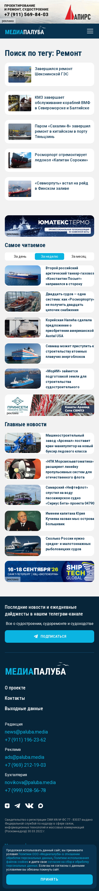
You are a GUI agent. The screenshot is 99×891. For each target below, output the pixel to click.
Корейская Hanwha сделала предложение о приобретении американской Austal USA (70, 328)
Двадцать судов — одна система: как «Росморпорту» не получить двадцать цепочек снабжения (70, 302)
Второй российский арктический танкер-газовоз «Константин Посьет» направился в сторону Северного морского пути (70, 276)
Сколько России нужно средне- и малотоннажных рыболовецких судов (68, 544)
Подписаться (53, 636)
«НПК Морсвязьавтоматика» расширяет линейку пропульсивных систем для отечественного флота (70, 469)
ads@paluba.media (24, 757)
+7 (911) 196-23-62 (25, 740)
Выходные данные (24, 708)
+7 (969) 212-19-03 (25, 765)
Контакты (15, 698)
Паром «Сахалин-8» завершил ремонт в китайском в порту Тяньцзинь (62, 131)
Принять (49, 879)
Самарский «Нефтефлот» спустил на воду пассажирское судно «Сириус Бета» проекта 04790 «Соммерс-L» (70, 495)
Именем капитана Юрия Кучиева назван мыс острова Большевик (70, 518)
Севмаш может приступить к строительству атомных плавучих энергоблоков (70, 351)
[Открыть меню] (88, 31)
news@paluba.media (26, 732)
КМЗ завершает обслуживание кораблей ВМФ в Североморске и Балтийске (62, 102)
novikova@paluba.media (30, 782)
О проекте (15, 688)
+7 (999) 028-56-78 (25, 790)
